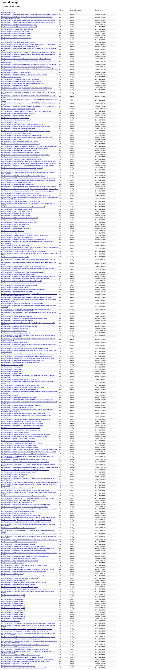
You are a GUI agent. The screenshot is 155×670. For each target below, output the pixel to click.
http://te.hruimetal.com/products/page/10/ (13, 603)
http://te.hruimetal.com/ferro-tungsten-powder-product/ (17, 237)
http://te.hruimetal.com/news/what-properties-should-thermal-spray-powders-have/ (25, 419)
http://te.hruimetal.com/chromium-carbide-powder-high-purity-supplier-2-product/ (24, 148)
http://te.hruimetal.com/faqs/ (9, 122)
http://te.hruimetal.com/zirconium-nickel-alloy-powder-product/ (19, 445)
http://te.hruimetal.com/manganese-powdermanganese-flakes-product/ (22, 443)
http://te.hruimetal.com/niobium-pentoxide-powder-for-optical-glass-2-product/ (24, 74)
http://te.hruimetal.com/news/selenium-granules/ (15, 432)
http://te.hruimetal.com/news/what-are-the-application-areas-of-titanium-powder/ (24, 318)
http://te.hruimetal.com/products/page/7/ (13, 608)
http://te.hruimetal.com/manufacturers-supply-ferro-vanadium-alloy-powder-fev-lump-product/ (28, 163)
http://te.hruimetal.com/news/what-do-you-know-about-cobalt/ (19, 326)
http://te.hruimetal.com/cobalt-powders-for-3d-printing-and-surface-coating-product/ (25, 131)
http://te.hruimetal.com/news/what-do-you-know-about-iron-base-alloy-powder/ (24, 283)
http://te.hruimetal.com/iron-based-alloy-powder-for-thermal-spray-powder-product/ (25, 661)
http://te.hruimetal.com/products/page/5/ (13, 614)
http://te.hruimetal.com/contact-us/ (11, 77)
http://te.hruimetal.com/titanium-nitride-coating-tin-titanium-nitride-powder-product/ (25, 462)
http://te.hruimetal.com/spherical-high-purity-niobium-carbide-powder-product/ (24, 589)
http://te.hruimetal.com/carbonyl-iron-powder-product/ (17, 488)
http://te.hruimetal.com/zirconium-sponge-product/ (16, 215)
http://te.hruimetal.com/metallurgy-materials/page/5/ (16, 38)
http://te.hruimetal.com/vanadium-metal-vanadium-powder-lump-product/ (22, 576)
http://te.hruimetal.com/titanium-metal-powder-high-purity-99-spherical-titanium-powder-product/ (29, 146)
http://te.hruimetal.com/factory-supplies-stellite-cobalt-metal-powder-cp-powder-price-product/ (28, 161)
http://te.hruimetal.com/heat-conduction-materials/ (15, 115)
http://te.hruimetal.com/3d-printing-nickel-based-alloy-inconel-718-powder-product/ (25, 644)
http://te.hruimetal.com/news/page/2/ (12, 369)
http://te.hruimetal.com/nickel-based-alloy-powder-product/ (18, 528)
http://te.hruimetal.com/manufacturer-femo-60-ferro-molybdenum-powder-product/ (25, 631)
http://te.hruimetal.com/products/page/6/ (13, 618)
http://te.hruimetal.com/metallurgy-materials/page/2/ (16, 35)
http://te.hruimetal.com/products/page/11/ (13, 616)
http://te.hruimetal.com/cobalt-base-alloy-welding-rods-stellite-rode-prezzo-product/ (25, 154)
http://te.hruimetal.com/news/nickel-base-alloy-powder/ (17, 291)
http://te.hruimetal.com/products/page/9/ (13, 601)
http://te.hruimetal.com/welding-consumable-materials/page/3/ (19, 24)
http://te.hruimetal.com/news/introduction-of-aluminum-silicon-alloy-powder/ (23, 272)
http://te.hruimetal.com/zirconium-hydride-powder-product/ (18, 113)
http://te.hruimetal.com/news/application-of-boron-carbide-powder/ (20, 430)
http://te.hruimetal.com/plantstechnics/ (12, 574)
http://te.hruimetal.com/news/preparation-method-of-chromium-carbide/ (22, 303)
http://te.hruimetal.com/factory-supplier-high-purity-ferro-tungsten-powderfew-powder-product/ (28, 64)
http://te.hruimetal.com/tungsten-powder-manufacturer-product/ (19, 587)
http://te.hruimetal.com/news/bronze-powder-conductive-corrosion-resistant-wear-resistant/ (28, 276)
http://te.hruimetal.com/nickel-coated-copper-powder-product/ (19, 222)
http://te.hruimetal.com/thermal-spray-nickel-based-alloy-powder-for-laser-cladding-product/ (28, 180)
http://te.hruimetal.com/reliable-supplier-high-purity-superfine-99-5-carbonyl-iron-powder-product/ (29, 467)
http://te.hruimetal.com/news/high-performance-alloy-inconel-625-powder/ (22, 387)
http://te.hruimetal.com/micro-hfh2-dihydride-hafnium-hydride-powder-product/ (24, 550)
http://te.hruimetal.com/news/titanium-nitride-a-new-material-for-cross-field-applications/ (26, 356)
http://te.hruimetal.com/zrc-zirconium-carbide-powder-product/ (19, 170)
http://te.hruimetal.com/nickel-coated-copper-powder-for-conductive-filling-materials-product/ (28, 22)
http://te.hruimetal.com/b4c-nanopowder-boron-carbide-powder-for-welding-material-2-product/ (29, 534)
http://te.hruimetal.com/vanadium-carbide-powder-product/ (18, 665)
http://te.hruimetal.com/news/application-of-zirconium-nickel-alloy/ (20, 362)
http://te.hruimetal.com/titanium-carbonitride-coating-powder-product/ (21, 81)
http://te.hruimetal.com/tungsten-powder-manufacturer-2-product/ (20, 152)
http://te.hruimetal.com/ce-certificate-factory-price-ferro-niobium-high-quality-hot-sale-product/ (28, 52)
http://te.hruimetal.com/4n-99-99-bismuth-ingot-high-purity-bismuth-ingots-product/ (25, 490)
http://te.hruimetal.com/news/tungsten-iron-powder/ (16, 333)
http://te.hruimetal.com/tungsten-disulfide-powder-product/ (18, 108)
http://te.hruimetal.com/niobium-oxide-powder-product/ (17, 647)
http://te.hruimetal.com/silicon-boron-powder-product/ (16, 233)
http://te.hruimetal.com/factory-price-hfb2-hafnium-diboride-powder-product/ (23, 668)
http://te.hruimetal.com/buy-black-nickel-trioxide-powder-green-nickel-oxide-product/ (26, 520)
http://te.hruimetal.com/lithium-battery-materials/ (15, 245)
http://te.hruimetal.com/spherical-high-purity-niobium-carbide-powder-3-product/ (24, 507)
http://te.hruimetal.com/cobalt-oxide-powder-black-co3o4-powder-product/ (23, 207)
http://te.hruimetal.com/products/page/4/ (13, 605)
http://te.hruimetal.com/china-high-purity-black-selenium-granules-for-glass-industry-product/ (28, 186)
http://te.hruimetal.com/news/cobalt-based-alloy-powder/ (17, 274)
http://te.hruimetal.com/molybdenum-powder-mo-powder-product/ (20, 144)
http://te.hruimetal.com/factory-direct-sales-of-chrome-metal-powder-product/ (23, 90)
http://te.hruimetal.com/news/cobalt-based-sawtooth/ (16, 316)
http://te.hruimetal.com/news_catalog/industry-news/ (16, 72)
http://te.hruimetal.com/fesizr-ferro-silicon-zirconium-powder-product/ (21, 159)
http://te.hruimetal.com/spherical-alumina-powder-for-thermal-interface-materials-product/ (27, 659)
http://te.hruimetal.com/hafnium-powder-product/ (15, 663)
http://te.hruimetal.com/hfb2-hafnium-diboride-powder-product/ (19, 218)
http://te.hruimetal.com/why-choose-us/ (12, 231)
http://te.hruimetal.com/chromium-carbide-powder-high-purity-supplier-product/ (24, 454)
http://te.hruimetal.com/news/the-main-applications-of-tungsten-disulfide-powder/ (24, 348)
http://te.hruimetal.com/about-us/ (10, 56)
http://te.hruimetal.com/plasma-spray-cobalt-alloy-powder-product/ (20, 515)
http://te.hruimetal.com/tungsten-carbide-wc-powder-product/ (19, 150)
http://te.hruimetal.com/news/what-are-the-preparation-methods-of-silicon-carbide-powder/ (27, 358)
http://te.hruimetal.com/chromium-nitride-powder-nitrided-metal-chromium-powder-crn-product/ (29, 14)
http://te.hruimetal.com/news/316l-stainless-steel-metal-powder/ (19, 389)
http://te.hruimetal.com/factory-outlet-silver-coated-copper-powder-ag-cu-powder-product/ (27, 569)
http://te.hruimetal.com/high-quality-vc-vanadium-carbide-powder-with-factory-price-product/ (28, 637)
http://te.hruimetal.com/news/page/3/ (12, 365)
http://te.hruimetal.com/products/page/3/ (13, 599)
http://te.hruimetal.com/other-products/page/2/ (14, 474)
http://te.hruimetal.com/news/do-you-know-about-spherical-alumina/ (21, 405)
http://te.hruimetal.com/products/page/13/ (13, 597)
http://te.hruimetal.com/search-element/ (12, 567)
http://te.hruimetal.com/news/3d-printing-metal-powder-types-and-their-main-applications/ (27, 399)
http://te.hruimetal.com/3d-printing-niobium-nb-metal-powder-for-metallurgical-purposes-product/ (29, 539)
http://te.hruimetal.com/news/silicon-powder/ (14, 330)
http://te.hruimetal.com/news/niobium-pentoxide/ (15, 287)
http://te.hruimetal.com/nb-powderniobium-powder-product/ (18, 472)
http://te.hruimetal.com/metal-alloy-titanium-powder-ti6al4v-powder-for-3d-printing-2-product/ (28, 623)
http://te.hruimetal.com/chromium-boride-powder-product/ (18, 220)
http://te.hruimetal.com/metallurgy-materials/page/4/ (16, 33)
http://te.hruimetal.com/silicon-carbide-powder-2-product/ (18, 438)
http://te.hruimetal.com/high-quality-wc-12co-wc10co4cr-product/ (20, 46)
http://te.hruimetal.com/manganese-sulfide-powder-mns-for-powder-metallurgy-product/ (26, 629)
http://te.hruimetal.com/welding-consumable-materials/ (17, 29)
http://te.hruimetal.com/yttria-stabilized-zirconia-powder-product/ (20, 157)
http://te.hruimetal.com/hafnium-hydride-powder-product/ (17, 502)
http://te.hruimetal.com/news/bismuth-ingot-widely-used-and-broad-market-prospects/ (26, 434)
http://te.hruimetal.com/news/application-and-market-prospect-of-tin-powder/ (23, 413)
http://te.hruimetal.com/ (8, 12)
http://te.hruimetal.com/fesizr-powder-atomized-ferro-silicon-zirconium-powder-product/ (26, 195)
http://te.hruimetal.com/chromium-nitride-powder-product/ (18, 42)
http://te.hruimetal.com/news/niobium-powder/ (14, 342)
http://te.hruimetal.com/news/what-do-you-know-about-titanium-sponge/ (22, 423)
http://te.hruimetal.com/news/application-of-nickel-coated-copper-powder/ (22, 360)
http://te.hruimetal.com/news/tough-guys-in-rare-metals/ (17, 407)
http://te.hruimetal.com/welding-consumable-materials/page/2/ (19, 27)
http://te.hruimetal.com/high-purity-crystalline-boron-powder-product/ (21, 201)
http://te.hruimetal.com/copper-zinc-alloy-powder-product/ (18, 544)
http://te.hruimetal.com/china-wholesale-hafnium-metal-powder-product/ (22, 657)
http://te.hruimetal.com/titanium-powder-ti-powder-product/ (18, 441)
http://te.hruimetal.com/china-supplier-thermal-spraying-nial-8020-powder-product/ (25, 649)
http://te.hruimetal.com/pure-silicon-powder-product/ (16, 211)
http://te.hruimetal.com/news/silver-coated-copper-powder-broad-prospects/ (23, 289)
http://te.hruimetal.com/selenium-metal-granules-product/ (17, 511)
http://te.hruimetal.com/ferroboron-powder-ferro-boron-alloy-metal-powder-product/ (25, 126)
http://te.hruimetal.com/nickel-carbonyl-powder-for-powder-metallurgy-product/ (24, 459)
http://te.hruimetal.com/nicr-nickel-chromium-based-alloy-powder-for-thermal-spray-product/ (28, 191)
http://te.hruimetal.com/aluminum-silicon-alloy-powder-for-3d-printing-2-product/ (24, 565)
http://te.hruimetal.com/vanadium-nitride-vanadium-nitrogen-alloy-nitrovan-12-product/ (26, 59)
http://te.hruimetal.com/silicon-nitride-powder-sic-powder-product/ (20, 447)
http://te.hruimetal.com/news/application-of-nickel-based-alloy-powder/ (21, 281)
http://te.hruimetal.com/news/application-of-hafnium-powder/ (18, 397)
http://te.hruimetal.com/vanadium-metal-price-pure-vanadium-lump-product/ (23, 124)
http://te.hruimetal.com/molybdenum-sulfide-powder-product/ (19, 500)
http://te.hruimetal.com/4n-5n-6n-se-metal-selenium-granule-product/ (21, 135)
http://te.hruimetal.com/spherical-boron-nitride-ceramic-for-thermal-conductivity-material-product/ (29, 482)
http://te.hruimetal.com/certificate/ (11, 139)
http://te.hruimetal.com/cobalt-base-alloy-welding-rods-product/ (19, 578)
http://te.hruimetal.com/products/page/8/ (13, 595)
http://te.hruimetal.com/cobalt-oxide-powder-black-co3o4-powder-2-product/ (23, 496)
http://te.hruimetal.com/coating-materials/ (13, 226)
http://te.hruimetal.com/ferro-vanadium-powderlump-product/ (19, 558)
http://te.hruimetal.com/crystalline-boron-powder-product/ (18, 584)
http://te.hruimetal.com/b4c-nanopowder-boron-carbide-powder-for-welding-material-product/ (28, 517)
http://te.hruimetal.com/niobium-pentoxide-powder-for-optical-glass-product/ (23, 546)
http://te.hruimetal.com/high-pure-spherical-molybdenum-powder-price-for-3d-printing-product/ (28, 106)
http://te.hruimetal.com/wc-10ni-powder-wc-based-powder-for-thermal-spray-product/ (26, 66)
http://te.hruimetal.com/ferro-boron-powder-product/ (16, 133)
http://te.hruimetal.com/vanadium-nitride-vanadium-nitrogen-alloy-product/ (22, 83)
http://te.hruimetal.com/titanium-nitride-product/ (14, 85)
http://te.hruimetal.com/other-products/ (12, 476)
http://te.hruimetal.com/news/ (9, 395)
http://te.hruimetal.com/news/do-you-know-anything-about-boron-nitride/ (22, 425)
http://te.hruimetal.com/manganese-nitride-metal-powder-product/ (20, 193)
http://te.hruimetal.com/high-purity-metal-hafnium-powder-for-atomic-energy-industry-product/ (28, 178)
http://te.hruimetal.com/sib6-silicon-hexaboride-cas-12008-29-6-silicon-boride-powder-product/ (29, 54)
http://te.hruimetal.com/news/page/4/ (12, 367)
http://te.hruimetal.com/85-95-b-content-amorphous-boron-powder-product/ (23, 175)
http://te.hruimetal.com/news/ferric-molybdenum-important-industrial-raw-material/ (25, 278)
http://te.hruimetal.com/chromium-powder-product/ (16, 120)
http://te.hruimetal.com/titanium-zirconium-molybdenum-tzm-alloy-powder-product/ (25, 235)
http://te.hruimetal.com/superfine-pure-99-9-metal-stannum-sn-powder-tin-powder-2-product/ (28, 451)
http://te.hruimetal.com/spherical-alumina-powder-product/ (18, 128)
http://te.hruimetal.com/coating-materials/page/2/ (15, 224)
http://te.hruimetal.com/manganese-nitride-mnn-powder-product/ (20, 79)
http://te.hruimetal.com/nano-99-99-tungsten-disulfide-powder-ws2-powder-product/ (25, 504)
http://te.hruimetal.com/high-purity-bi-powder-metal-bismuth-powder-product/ (23, 582)
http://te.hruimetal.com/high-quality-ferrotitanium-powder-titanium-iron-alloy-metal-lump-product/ (29, 509)
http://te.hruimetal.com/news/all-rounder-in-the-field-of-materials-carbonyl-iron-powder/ (26, 297)
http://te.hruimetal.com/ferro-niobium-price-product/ (16, 182)
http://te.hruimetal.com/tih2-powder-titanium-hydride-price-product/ (20, 639)
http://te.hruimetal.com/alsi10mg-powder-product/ (15, 213)
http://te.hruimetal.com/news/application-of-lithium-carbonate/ (19, 285)
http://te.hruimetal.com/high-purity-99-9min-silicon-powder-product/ (20, 655)
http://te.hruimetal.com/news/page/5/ (12, 371)
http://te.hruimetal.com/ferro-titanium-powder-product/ (17, 209)
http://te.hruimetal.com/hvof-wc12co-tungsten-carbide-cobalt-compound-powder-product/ (27, 165)
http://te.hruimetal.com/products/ (10, 621)
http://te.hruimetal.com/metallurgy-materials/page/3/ (16, 31)
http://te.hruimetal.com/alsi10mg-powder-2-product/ (16, 228)
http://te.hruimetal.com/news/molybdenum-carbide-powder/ (18, 379)
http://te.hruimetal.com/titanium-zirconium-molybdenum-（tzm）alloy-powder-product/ (26, 111)
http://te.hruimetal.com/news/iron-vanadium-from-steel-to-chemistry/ (21, 428)
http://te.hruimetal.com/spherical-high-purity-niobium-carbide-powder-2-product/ (24, 436)
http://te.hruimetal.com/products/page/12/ (13, 610)
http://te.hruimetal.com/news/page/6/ (12, 373)
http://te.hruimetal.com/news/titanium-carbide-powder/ (17, 320)
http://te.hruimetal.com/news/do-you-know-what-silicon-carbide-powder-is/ (23, 266)
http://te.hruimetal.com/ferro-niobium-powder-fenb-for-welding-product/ (22, 168)
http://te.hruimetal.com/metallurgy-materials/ (14, 40)
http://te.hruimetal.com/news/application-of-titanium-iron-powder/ (20, 385)
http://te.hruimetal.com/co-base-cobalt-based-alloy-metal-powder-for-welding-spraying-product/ (29, 449)
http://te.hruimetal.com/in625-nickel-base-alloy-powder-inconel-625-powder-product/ (25, 522)
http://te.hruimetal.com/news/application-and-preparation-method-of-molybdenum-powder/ (27, 354)
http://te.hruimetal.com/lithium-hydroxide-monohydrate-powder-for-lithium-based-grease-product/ (29, 189)
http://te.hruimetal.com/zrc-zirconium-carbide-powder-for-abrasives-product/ (23, 571)
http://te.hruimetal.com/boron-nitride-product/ (14, 580)
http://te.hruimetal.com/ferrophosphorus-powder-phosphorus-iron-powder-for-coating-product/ (28, 44)
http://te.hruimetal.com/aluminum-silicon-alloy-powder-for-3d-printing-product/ (23, 239)
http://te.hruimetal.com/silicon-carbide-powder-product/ (17, 513)
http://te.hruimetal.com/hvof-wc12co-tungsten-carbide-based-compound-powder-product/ (27, 548)
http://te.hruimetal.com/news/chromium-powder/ (15, 257)
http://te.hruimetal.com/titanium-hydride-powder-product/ (17, 184)
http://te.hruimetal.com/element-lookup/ (12, 563)
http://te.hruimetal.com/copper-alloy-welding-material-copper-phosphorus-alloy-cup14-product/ (29, 20)
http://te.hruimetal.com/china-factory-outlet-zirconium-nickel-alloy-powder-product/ (25, 470)
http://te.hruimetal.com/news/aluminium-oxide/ (14, 328)
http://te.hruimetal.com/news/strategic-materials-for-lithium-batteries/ (21, 421)
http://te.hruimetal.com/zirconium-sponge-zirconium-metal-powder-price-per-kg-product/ (27, 137)
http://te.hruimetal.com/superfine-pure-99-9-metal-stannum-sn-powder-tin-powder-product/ (27, 498)
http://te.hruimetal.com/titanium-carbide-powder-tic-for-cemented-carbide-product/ (25, 556)
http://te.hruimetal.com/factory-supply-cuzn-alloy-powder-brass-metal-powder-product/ (26, 87)
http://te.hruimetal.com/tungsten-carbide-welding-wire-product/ (19, 141)
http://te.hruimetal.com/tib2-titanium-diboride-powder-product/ (19, 542)
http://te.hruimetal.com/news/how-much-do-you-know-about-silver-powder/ (23, 251)
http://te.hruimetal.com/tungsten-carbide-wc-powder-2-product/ (19, 560)
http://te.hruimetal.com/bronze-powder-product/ (15, 118)
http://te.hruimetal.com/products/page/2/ (13, 612)
